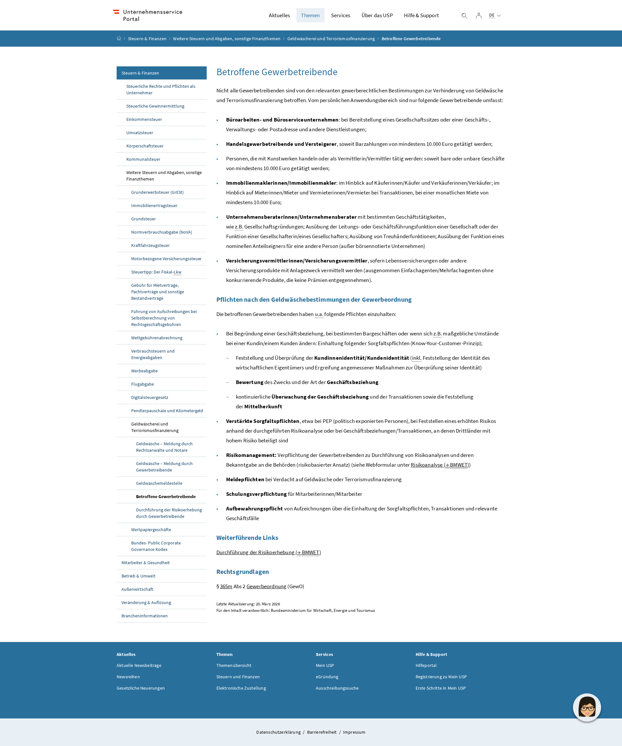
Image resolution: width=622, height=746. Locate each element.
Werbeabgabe (144, 371)
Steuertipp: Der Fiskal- (156, 272)
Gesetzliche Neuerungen (141, 688)
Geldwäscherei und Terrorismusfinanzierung (331, 38)
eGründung (327, 677)
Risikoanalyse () (440, 464)
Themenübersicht (234, 665)
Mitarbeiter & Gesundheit (145, 562)
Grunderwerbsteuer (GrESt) (157, 192)
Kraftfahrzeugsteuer (150, 245)
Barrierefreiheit (322, 732)
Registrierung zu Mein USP (441, 677)
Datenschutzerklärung (279, 732)
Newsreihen (128, 677)
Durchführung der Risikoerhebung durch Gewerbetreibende (169, 513)
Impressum (354, 732)
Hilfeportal (426, 665)
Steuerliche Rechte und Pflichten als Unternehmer (160, 89)
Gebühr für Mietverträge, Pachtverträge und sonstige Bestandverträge (157, 291)
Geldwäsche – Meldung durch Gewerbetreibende (164, 466)
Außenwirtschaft (137, 589)
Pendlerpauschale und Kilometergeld (167, 411)
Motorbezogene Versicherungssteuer (166, 259)
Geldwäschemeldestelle (159, 483)
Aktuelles (279, 15)
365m (226, 586)
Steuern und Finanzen (238, 677)
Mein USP (325, 665)
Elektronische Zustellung (241, 688)
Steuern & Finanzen (147, 38)
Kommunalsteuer (143, 159)
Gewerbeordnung (266, 586)
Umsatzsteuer (139, 132)
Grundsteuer (143, 219)
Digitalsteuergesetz (149, 397)
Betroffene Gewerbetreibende (166, 496)
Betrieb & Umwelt (138, 576)
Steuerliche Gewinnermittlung (155, 106)
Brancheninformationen (144, 616)
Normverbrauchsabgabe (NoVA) (161, 232)
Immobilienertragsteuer (154, 205)
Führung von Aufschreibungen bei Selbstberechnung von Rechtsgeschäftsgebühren (164, 318)
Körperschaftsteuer (145, 146)
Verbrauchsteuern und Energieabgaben (153, 354)
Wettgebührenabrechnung (156, 338)
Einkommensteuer (144, 119)
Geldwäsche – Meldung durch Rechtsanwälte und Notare (164, 447)
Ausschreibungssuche (337, 688)
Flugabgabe (142, 384)
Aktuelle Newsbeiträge (139, 665)
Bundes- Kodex (156, 546)
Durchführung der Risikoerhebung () (268, 552)
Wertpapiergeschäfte (151, 529)
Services (340, 15)
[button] (587, 707)
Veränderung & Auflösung (146, 602)
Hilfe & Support (421, 15)
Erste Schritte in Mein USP (441, 688)
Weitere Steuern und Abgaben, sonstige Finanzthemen (227, 38)
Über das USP (377, 15)
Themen (310, 15)
